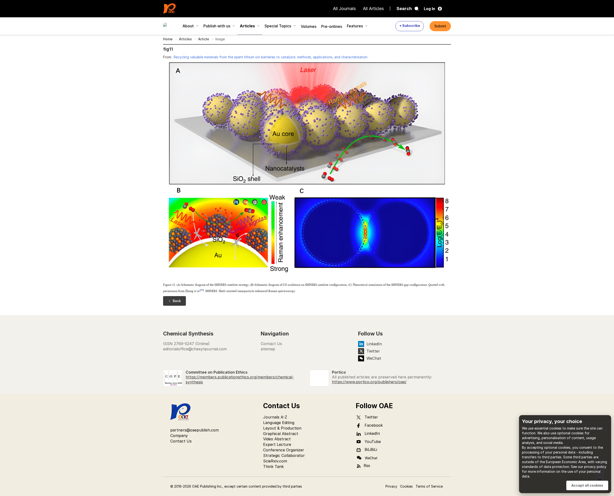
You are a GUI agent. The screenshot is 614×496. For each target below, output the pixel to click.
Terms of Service (429, 486)
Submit (440, 26)
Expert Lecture (277, 444)
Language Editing (278, 422)
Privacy (391, 486)
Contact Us (271, 343)
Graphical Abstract (280, 433)
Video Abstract (277, 438)
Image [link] (220, 39)
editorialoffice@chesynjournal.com (195, 349)
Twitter (373, 351)
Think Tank (273, 466)
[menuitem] (170, 26)
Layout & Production (282, 428)
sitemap (268, 349)
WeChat (373, 358)
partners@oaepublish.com (194, 430)
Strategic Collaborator (284, 455)
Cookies (406, 486)
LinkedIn (374, 343)
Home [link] (168, 39)
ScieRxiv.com (275, 461)
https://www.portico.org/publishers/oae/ (369, 381)
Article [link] (203, 39)
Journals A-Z (275, 417)
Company (179, 435)
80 (202, 290)
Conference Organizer (283, 450)
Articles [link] (185, 39)
